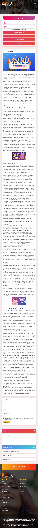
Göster (8, 105)
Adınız (4, 409)
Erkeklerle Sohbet (5, 489)
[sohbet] (8, 3)
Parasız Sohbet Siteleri (6, 486)
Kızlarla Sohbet (18, 36)
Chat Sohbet (22, 491)
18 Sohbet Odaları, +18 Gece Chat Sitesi (10, 435)
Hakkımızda (4, 499)
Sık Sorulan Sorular (5, 497)
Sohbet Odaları (4, 492)
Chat (3, 484)
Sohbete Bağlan (18, 32)
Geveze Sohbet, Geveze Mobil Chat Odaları (11, 451)
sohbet (6, 192)
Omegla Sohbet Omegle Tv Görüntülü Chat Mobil (12, 443)
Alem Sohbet (5, 80)
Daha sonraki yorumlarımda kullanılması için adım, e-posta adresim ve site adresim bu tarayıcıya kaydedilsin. (18, 419)
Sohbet (3, 481)
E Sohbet (3, 505)
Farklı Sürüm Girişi (18, 39)
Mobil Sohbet (4, 483)
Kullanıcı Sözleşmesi (23, 484)
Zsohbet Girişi (18, 43)
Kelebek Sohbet (5, 510)
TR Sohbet (4, 488)
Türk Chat (21, 492)
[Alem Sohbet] (19, 62)
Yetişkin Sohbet (22, 488)
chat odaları (12, 327)
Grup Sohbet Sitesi (6, 459)
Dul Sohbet (4, 503)
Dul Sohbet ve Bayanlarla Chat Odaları (10, 439)
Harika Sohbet (22, 486)
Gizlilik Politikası (23, 483)
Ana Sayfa (21, 481)
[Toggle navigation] (35, 3)
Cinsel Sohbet (4, 508)
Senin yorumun (6, 401)
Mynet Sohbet (4, 502)
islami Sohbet (4, 507)
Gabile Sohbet (4, 491)
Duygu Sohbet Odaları (7, 455)
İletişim (3, 500)
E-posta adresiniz (6, 413)
